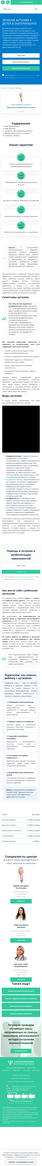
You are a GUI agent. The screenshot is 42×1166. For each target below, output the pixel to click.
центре (26, 286)
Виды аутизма (10, 128)
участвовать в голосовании (20, 1090)
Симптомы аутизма (12, 126)
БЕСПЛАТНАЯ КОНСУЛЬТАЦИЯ (21, 68)
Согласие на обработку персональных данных (21, 1081)
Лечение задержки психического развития (21, 998)
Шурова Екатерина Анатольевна (21, 107)
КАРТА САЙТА (36, 1070)
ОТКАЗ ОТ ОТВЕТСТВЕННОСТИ (15, 1068)
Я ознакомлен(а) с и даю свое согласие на (22, 75)
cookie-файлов (32, 1157)
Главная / (4, 88)
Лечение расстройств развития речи (21, 991)
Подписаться (21, 572)
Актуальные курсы (21, 1051)
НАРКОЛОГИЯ (6, 1070)
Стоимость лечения (12, 136)
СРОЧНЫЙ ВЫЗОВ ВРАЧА (26, 2)
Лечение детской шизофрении (21, 1006)
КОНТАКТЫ (26, 1070)
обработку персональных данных (25, 77)
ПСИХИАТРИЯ (31, 1068)
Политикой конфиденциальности (26, 75)
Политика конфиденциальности (21, 1078)
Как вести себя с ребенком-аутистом (18, 131)
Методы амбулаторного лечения (17, 133)
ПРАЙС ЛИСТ (17, 1070)
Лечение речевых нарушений (21, 1014)
